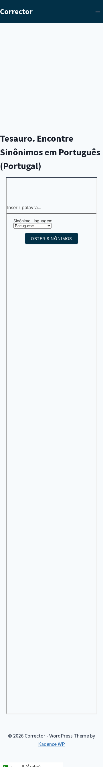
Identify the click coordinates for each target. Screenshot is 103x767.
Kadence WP (51, 744)
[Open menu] (97, 11)
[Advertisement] (51, 77)
